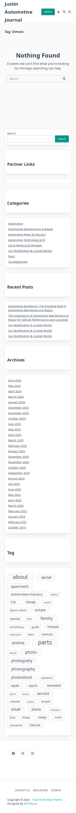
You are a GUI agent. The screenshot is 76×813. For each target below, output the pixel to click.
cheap (31, 602)
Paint (11, 256)
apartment (20, 586)
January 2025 (16, 451)
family (47, 618)
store (36, 709)
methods (47, 634)
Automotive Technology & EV (26, 240)
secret (13, 694)
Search (11, 133)
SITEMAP (56, 790)
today (42, 717)
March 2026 (16, 397)
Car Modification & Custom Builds (30, 251)
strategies (55, 710)
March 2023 (16, 506)
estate (40, 609)
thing (12, 717)
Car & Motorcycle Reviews (25, 245)
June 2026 (14, 380)
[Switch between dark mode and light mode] (59, 12)
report (33, 685)
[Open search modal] (64, 12)
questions (47, 678)
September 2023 (19, 473)
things (26, 717)
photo (31, 652)
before (54, 594)
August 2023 (16, 478)
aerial (46, 577)
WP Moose (30, 803)
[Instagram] (32, 753)
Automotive (15, 223)
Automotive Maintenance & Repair (30, 229)
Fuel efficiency (17, 627)
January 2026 (16, 402)
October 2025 (17, 418)
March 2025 (16, 440)
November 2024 (18, 462)
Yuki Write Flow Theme (47, 800)
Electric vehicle (18, 610)
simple (45, 701)
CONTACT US (22, 790)
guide (35, 627)
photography (23, 669)
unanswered (16, 725)
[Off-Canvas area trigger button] (69, 12)
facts (29, 618)
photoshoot (21, 677)
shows (30, 701)
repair (15, 685)
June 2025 (14, 424)
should (14, 701)
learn (31, 634)
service (43, 693)
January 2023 (16, 516)
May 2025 (14, 429)
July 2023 (14, 484)
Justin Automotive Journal (18, 12)
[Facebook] (13, 753)
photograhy (21, 660)
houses (53, 626)
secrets (25, 694)
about (20, 576)
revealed (54, 685)
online (18, 643)
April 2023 (14, 500)
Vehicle (35, 725)
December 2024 (18, 457)
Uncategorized (17, 262)
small (15, 709)
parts (45, 642)
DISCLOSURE (40, 790)
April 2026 (14, 391)
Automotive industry (27, 594)
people (13, 652)
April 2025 (14, 435)
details (47, 602)
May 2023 (14, 495)
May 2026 (14, 386)
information (15, 634)
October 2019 (17, 527)
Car (13, 602)
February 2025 (17, 446)
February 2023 (17, 511)
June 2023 (14, 489)
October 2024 (17, 467)
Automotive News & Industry (27, 234)
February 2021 (17, 522)
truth (58, 717)
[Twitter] (22, 753)
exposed (15, 619)
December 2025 (18, 408)
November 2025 (18, 413)
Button (48, 11)
